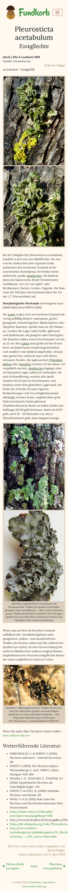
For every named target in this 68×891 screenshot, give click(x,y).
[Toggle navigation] (57, 12)
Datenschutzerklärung (34, 886)
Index (34, 866)
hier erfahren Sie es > (17, 735)
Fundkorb (34, 12)
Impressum (48, 882)
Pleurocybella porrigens (15, 866)
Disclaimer (35, 882)
